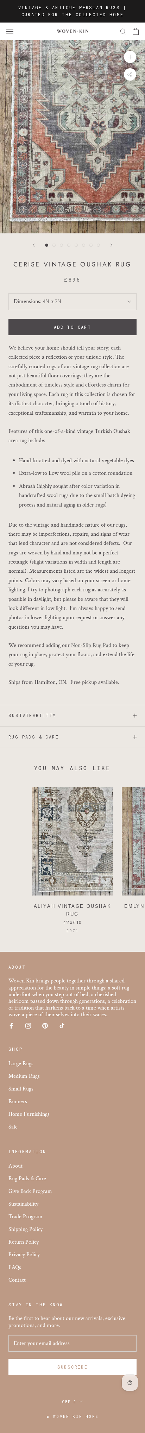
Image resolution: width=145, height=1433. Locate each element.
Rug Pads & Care (33, 737)
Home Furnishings (29, 1114)
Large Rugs (20, 1063)
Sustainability (32, 715)
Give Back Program (30, 1191)
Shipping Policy (25, 1229)
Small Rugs (20, 1089)
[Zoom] (130, 57)
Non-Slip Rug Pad (91, 645)
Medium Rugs (24, 1076)
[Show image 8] (98, 245)
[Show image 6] (83, 245)
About (15, 1166)
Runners (17, 1101)
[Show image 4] (68, 245)
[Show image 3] (61, 245)
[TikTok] (62, 1025)
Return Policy (23, 1242)
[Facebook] (11, 1025)
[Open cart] (136, 31)
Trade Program (25, 1216)
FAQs (14, 1267)
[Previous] (33, 245)
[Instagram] (28, 1025)
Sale (13, 1127)
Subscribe (72, 1367)
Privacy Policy (24, 1254)
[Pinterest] (45, 1025)
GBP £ (69, 1402)
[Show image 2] (54, 245)
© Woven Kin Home (72, 1416)
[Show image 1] (46, 245)
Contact (17, 1280)
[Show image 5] (76, 245)
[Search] (123, 31)
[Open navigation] (9, 31)
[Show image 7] (91, 245)
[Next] (112, 245)
